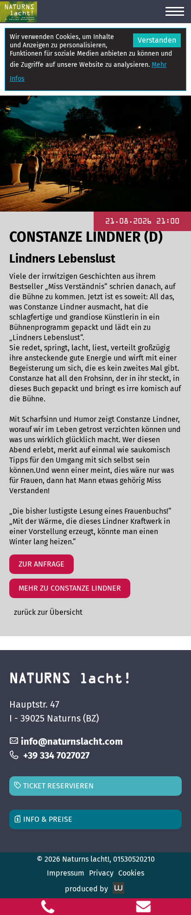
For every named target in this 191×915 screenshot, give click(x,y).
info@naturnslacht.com (72, 741)
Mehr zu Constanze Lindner (70, 588)
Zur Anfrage (41, 564)
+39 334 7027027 (56, 755)
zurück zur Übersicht (48, 612)
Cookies (131, 873)
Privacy (101, 873)
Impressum (65, 873)
